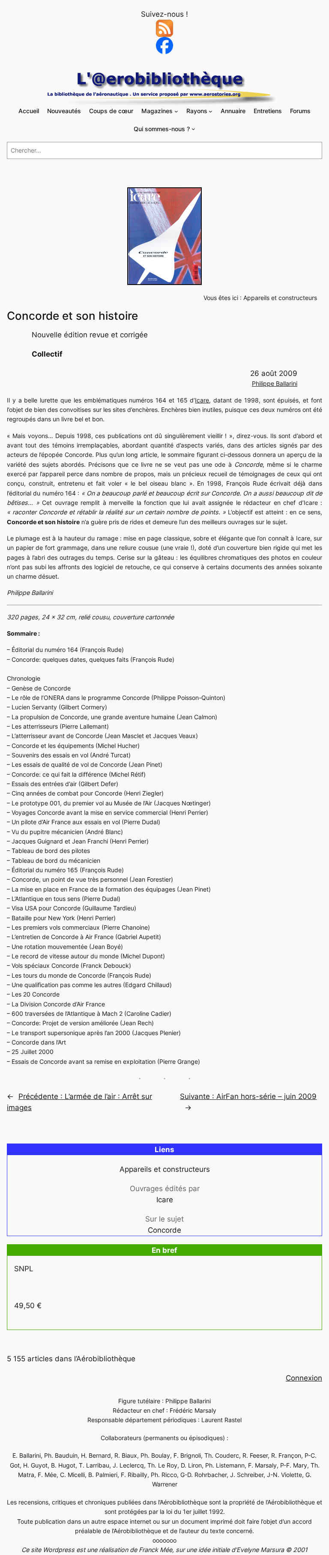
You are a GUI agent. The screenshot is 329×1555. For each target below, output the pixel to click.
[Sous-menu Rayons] (210, 111)
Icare (202, 400)
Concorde (164, 1230)
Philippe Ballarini (274, 383)
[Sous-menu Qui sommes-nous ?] (193, 129)
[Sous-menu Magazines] (176, 111)
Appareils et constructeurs (280, 297)
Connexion (304, 1378)
